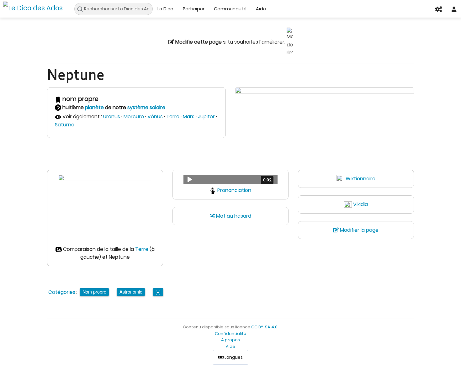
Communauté (230, 9)
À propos (230, 340)
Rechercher (82, 9)
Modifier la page (359, 230)
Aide (261, 9)
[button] (230, 179)
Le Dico (165, 9)
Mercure (134, 116)
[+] (158, 291)
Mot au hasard (233, 216)
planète (94, 107)
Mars (188, 116)
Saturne (64, 124)
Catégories (61, 292)
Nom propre (94, 291)
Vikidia (360, 204)
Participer (193, 9)
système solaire (146, 107)
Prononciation (234, 190)
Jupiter (206, 116)
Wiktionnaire (360, 178)
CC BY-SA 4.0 (264, 327)
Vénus (155, 116)
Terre (172, 116)
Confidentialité (230, 334)
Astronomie (130, 291)
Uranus (111, 116)
